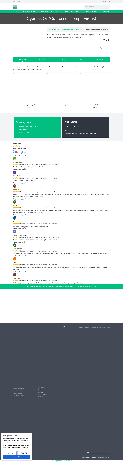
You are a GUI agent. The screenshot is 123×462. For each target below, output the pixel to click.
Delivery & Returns (43, 394)
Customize (10, 453)
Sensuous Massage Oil (61, 105)
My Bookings (41, 387)
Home (14, 1)
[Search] (108, 7)
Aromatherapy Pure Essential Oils (72, 29)
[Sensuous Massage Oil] (61, 73)
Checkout (40, 392)
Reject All (24, 453)
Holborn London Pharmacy (34, 286)
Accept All (17, 457)
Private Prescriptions (18, 388)
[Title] (15, 7)
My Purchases (42, 389)
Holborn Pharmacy (91, 457)
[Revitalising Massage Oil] (28, 73)
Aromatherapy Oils (53, 29)
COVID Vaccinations (18, 395)
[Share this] (95, 48)
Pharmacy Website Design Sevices (61, 460)
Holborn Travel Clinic (18, 391)
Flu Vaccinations (17, 393)
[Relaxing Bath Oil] (95, 73)
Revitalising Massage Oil (28, 105)
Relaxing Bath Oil (95, 105)
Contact (20, 1)
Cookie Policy (41, 396)
